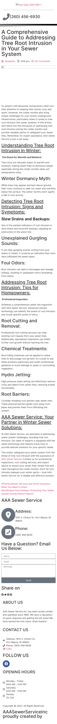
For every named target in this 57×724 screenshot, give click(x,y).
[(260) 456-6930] (6, 16)
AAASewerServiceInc (25, 711)
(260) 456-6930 (25, 16)
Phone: (21, 528)
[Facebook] (6, 663)
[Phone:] (8, 532)
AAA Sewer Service (11, 459)
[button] (28, 10)
